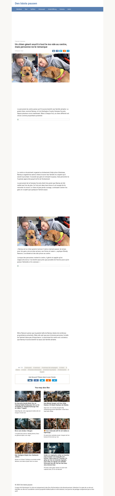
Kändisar (19, 9)
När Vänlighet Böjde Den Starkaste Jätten (26, 456)
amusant (28, 367)
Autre (69, 9)
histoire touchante (50, 370)
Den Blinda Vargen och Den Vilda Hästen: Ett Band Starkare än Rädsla (56, 404)
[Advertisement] (57, 25)
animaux (37, 367)
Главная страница (20, 41)
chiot (24, 370)
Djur (26, 9)
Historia (62, 9)
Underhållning (52, 9)
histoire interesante (35, 370)
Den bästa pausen (26, 3)
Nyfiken (33, 9)
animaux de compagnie (50, 367)
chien (62, 367)
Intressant (41, 9)
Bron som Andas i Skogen (23, 431)
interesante (62, 370)
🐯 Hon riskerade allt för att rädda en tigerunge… (56, 431)
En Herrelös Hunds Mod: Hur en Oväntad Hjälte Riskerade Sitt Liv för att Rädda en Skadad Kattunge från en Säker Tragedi (27, 405)
